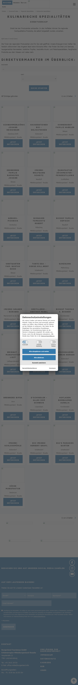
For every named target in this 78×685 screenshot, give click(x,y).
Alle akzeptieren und (39, 351)
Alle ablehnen (39, 357)
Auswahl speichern (39, 362)
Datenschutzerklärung (47, 336)
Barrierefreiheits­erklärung (29, 368)
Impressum (52, 368)
